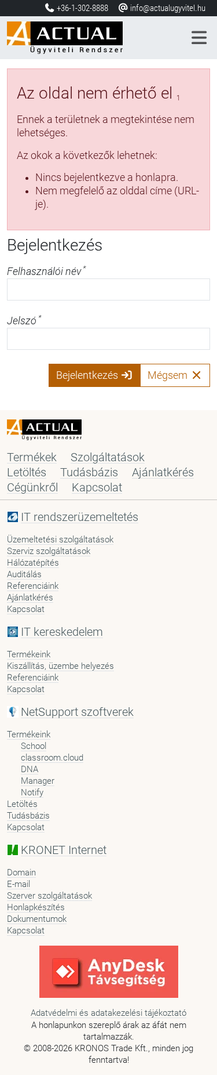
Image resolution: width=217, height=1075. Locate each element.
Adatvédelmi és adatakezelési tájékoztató (108, 1013)
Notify (32, 792)
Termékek (32, 457)
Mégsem (169, 375)
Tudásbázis (89, 472)
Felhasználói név (46, 271)
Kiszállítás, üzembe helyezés (60, 666)
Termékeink (28, 654)
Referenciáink (32, 586)
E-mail (18, 884)
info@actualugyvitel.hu (166, 8)
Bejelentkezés (88, 375)
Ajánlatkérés (163, 472)
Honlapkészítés (36, 907)
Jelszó (24, 320)
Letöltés (26, 472)
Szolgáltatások (108, 457)
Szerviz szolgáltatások (48, 551)
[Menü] (200, 38)
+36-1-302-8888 (82, 8)
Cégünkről (32, 487)
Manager (37, 781)
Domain (21, 872)
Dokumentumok (37, 919)
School (33, 746)
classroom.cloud (52, 757)
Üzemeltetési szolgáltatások (60, 539)
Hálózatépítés (33, 563)
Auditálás (24, 574)
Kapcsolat (97, 487)
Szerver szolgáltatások (49, 896)
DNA (29, 769)
